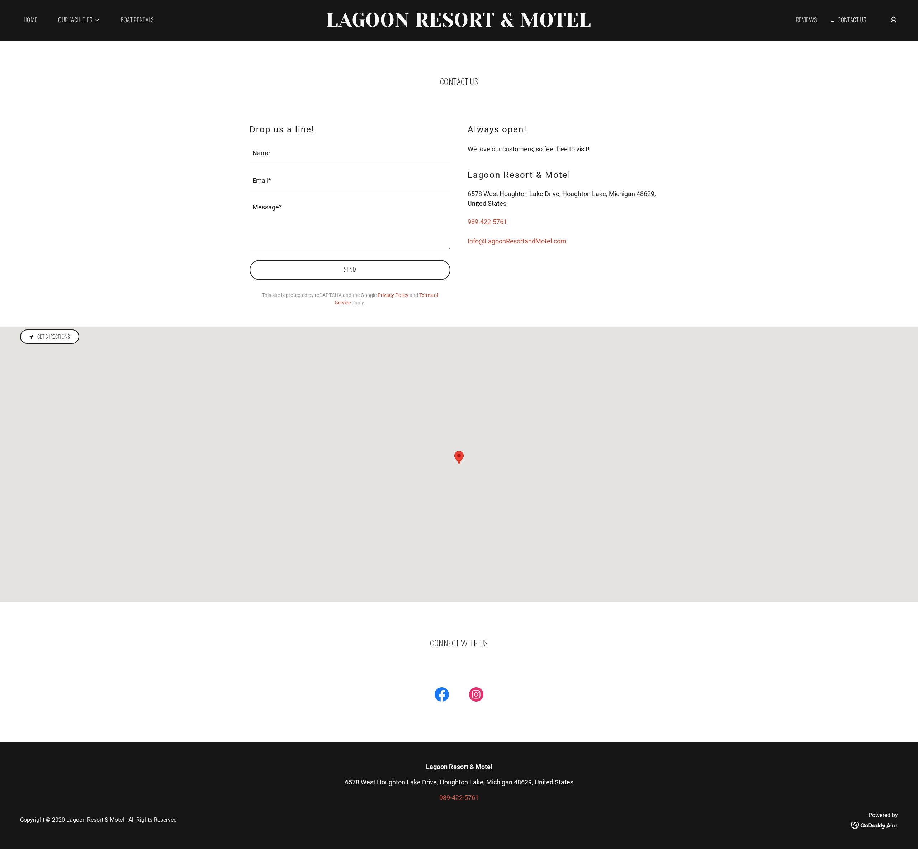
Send (350, 270)
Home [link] (30, 20)
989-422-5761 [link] (487, 222)
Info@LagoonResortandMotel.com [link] (517, 241)
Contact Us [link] (852, 20)
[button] (76, 20)
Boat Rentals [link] (137, 20)
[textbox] (350, 152)
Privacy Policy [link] (393, 295)
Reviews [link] (806, 20)
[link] (459, 24)
